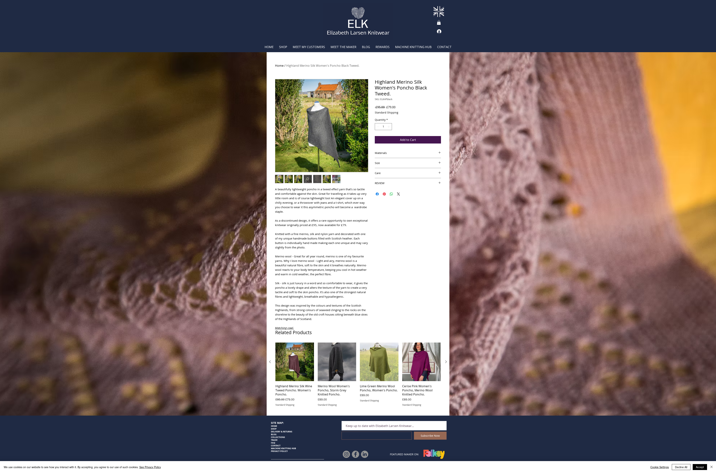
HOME (274, 426)
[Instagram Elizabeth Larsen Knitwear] (346, 454)
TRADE (274, 440)
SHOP (274, 428)
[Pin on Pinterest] (384, 194)
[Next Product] (446, 362)
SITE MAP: (277, 423)
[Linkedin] (364, 454)
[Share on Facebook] (377, 194)
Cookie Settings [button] (659, 467)
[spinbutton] (383, 126)
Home (279, 66)
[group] (358, 376)
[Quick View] (294, 362)
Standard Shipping (386, 112)
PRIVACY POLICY (279, 451)
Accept (700, 467)
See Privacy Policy (150, 467)
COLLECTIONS (278, 437)
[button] (439, 22)
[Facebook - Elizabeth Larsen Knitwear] (355, 454)
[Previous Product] (270, 362)
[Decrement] (377, 126)
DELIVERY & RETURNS (281, 431)
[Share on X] (398, 194)
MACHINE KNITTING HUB (283, 448)
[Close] (711, 467)
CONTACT (275, 445)
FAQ (273, 442)
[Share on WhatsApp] (391, 194)
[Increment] (389, 126)
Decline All (681, 467)
